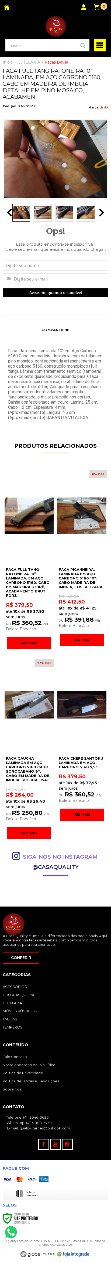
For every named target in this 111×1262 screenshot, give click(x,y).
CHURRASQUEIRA (18, 995)
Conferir (21, 957)
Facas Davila (56, 62)
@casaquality (55, 867)
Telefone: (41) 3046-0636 (26, 1117)
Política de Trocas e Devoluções (31, 1081)
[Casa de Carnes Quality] (55, 26)
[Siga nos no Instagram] (67, 1144)
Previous (9, 212)
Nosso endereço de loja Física (29, 1065)
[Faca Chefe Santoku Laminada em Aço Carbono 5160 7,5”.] (82, 739)
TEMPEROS (13, 1027)
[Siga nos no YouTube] (55, 1144)
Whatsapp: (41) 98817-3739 (29, 1123)
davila (104, 107)
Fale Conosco (15, 1057)
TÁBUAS (10, 1019)
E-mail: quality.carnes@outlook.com (38, 1128)
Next (101, 212)
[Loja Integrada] (73, 1254)
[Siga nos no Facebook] (43, 1144)
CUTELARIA (29, 62)
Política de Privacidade (23, 1073)
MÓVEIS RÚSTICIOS (20, 1011)
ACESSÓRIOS (15, 986)
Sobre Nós (12, 1089)
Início (8, 62)
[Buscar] (83, 45)
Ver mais (29, 643)
